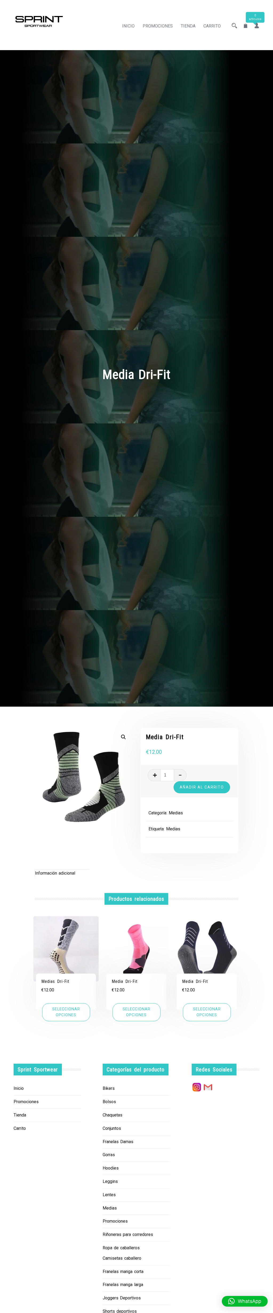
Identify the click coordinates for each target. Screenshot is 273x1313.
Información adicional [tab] (55, 873)
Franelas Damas (118, 1141)
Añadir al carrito (202, 787)
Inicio (128, 26)
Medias (176, 812)
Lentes (109, 1194)
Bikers (109, 1088)
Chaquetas (112, 1115)
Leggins (110, 1181)
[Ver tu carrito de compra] (245, 26)
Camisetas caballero (122, 1258)
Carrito (212, 26)
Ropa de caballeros (121, 1247)
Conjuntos (112, 1128)
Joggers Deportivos (122, 1297)
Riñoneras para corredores (128, 1234)
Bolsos (109, 1101)
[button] (123, 737)
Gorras (109, 1154)
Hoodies (111, 1168)
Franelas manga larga (123, 1284)
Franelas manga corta (123, 1271)
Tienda (188, 26)
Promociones (158, 26)
